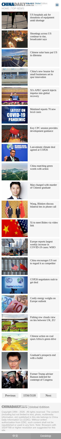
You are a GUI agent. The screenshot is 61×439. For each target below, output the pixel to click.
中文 (15, 436)
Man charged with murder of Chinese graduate (43, 186)
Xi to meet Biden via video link (44, 224)
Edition (41, 3)
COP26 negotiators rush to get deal (43, 281)
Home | (6, 8)
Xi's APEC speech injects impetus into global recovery (43, 93)
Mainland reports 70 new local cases (43, 111)
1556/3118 (29, 395)
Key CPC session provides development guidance (44, 129)
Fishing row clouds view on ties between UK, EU (42, 319)
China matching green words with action (41, 167)
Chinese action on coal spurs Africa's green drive (43, 337)
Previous (10, 395)
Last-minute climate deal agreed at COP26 (42, 148)
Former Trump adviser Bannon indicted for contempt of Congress (41, 376)
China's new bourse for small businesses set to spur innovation (42, 74)
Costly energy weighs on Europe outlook (43, 300)
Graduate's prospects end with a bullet (43, 356)
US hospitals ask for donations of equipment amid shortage (42, 17)
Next (48, 395)
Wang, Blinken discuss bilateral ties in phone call (43, 205)
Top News (17, 8)
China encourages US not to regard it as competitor (43, 262)
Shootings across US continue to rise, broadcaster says (40, 36)
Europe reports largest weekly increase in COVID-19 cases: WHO (43, 244)
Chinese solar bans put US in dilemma (43, 54)
